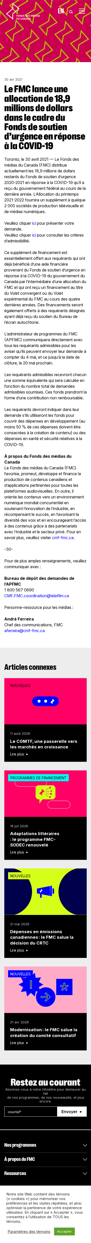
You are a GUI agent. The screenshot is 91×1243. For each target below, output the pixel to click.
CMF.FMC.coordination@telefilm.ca (36, 595)
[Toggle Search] (71, 11)
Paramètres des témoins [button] (29, 1231)
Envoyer (69, 1111)
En (61, 11)
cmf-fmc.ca (63, 537)
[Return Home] (23, 11)
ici (34, 223)
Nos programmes (20, 1145)
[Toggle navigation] (82, 11)
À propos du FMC (19, 1159)
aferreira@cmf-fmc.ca (24, 630)
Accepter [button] (64, 1231)
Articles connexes (30, 667)
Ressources (15, 1173)
